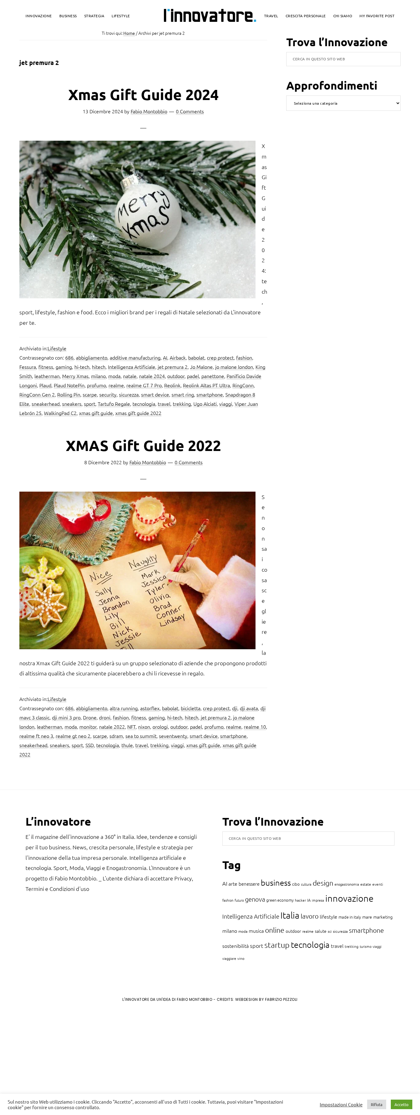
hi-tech (81, 366)
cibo (296, 884)
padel (193, 375)
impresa (318, 900)
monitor (88, 726)
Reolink (172, 385)
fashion (244, 357)
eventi (377, 884)
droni (104, 717)
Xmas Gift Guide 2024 (143, 94)
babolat (196, 357)
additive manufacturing (135, 357)
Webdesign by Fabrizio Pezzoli (266, 999)
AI (165, 357)
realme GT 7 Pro (144, 385)
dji (234, 708)
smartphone (209, 394)
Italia (289, 915)
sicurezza (129, 394)
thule (127, 745)
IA (309, 900)
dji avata (249, 708)
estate (365, 884)
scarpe (90, 394)
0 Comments (190, 111)
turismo (365, 946)
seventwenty (173, 735)
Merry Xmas (75, 375)
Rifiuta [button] (376, 1104)
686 (69, 357)
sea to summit (141, 735)
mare (367, 917)
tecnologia (144, 403)
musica (256, 930)
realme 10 (255, 726)
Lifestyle (57, 348)
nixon (144, 726)
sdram (116, 735)
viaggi (225, 403)
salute (321, 931)
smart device (155, 394)
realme (116, 385)
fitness (45, 366)
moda (114, 375)
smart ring (183, 394)
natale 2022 (112, 726)
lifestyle (328, 916)
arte (232, 883)
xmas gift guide (96, 412)
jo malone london (234, 366)
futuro (239, 900)
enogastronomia (347, 884)
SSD (89, 745)
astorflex (150, 708)
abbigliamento (91, 357)
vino (240, 958)
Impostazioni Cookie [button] (341, 1104)
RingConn (243, 385)
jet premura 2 (173, 366)
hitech (98, 366)
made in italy (350, 917)
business (276, 882)
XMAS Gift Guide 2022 (143, 445)
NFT (131, 726)
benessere (249, 883)
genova (255, 899)
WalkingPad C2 (60, 412)
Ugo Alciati (205, 403)
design (323, 883)
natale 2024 (152, 375)
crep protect (220, 357)
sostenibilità (235, 945)
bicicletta (190, 708)
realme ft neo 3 (36, 735)
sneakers (71, 403)
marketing (383, 917)
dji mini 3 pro (66, 717)
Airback (178, 357)
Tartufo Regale (114, 403)
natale (130, 375)
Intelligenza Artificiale (131, 366)
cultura (306, 884)
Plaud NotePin (69, 385)
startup (277, 944)
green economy (280, 900)
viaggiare (229, 958)
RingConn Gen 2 (37, 394)
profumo (96, 385)
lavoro (310, 916)
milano (98, 375)
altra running (124, 708)
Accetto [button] (401, 1104)
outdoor (175, 375)
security (108, 394)
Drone (90, 717)
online (274, 930)
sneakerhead (46, 403)
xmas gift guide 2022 (138, 412)
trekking (182, 403)
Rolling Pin (68, 394)
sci (330, 931)
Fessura (27, 366)
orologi (160, 726)
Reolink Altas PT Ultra (206, 385)
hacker (300, 900)
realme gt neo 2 (73, 735)
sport (89, 403)
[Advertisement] (55, 1058)
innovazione (349, 898)
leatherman (47, 375)
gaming (64, 366)
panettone (212, 375)
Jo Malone (201, 366)
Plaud (45, 385)
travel (164, 403)
